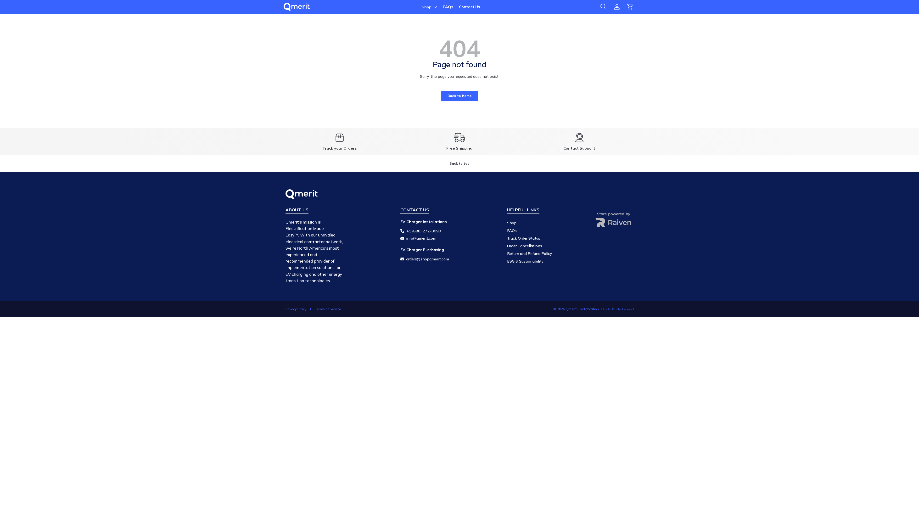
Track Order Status (523, 238)
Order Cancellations (524, 245)
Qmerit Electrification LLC (585, 309)
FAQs (448, 7)
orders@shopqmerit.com (427, 259)
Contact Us (469, 7)
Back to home (459, 96)
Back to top (459, 163)
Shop (426, 7)
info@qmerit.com (421, 238)
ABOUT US (297, 210)
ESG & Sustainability (525, 261)
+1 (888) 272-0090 (423, 231)
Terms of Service (328, 309)
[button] (630, 7)
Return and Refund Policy (529, 253)
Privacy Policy (296, 309)
